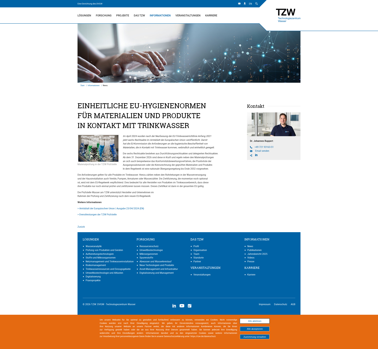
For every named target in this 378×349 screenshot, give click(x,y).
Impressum (265, 304)
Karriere (211, 15)
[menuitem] (85, 15)
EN (250, 3)
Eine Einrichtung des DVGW (90, 3)
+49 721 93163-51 (264, 147)
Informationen (160, 15)
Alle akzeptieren (255, 328)
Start (82, 85)
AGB (293, 304)
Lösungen (84, 15)
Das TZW (139, 15)
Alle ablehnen (254, 320)
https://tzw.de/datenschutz (203, 336)
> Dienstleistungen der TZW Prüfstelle (97, 214)
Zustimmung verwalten (254, 336)
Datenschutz (281, 304)
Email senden (262, 150)
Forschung (103, 15)
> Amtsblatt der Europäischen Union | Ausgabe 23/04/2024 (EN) (111, 208)
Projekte (122, 15)
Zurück (81, 226)
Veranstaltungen (188, 15)
